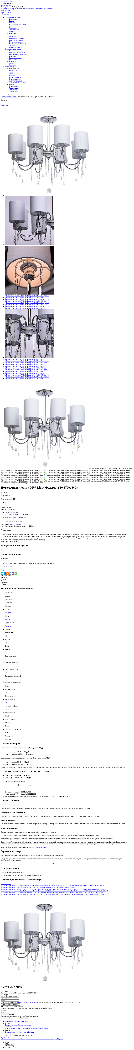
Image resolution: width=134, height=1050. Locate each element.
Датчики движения (15, 77)
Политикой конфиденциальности (26, 1002)
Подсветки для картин (16, 38)
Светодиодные (14, 86)
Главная (3, 97)
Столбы (11, 63)
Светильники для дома (12, 17)
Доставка (8, 1032)
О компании (15, 1028)
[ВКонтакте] (5, 573)
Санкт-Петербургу (13, 514)
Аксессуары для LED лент (17, 82)
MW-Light (8, 619)
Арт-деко (8, 613)
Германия (8, 626)
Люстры (11, 21)
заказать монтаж (15, 524)
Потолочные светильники (17, 54)
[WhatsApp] (16, 573)
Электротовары (10, 66)
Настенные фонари (15, 58)
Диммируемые (13, 88)
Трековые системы (15, 29)
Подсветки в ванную (16, 42)
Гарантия (31, 1032)
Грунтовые (12, 65)
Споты (11, 26)
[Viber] (13, 573)
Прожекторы (13, 59)
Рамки (11, 74)
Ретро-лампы (13, 89)
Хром (6, 702)
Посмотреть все (6, 884)
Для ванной (12, 28)
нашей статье (41, 847)
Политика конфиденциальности (37, 1028)
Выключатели (13, 70)
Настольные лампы (15, 47)
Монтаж (7, 1028)
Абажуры (12, 31)
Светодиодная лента (15, 81)
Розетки (11, 72)
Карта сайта (5, 1037)
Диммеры (12, 75)
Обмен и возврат (22, 1032)
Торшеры (12, 45)
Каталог (8, 97)
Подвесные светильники (17, 52)
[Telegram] (10, 573)
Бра (10, 35)
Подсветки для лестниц (16, 40)
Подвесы (12, 22)
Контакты (22, 1028)
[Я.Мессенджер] (2, 573)
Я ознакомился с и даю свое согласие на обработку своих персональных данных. (41, 1002)
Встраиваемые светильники (18, 24)
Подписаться (24, 1018)
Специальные (13, 91)
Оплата (13, 1032)
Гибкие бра (12, 37)
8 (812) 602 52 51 (6, 1)
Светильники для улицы (13, 49)
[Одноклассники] (7, 573)
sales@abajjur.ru (6, 5)
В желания (4, 105)
